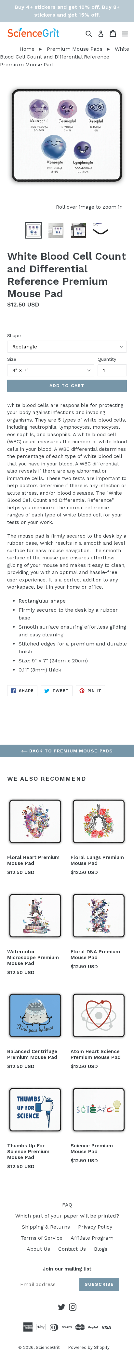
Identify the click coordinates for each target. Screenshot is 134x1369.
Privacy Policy (95, 1227)
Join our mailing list (67, 1269)
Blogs (100, 1249)
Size (11, 359)
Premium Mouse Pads (74, 49)
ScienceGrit (48, 1347)
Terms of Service (41, 1238)
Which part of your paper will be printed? (67, 1216)
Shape (14, 335)
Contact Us (72, 1249)
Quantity (107, 359)
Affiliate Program (92, 1238)
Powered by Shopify (89, 1347)
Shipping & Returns (46, 1227)
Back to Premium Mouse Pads (70, 750)
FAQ (67, 1205)
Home (17, 49)
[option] (33, 230)
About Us (38, 1249)
